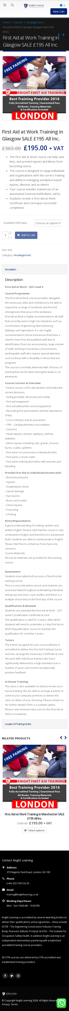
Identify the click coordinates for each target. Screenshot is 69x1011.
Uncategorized (22, 255)
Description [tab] (10, 269)
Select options (36, 830)
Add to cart (28, 235)
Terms (14, 1004)
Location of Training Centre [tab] (18, 724)
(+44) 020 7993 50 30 (18, 883)
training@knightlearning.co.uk (22, 894)
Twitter (12, 976)
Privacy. (6, 1004)
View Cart (59, 11)
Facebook (5, 976)
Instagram (18, 976)
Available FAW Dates (15, 222)
